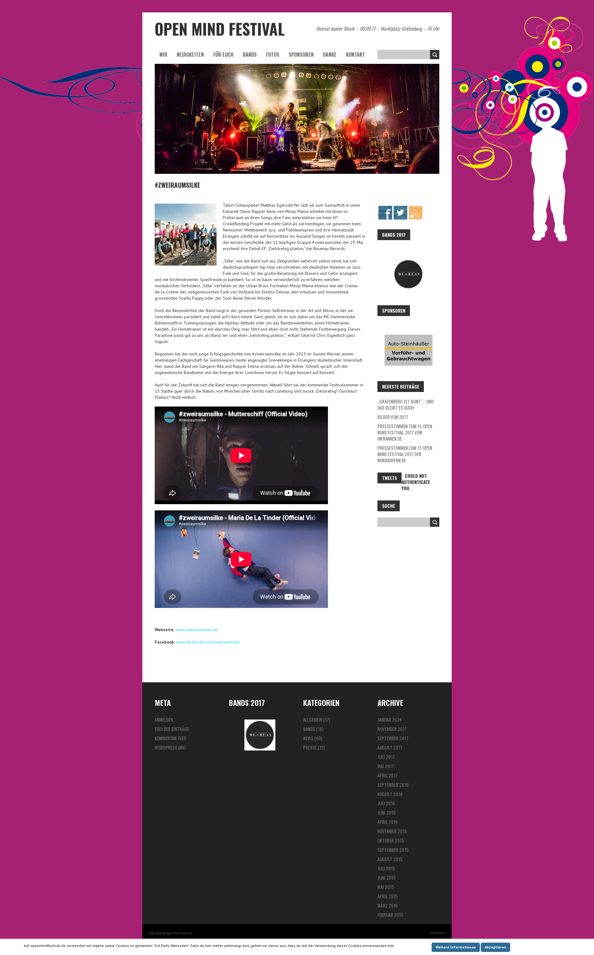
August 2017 (389, 747)
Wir (163, 54)
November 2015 (392, 831)
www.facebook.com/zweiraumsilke (208, 642)
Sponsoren (301, 54)
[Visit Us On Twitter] (400, 208)
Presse (310, 747)
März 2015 (387, 905)
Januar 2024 (389, 719)
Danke (330, 54)
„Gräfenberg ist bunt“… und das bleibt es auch (405, 404)
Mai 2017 (385, 766)
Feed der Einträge (172, 728)
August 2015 (389, 859)
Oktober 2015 (390, 840)
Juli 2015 (386, 868)
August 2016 (389, 793)
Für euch (223, 54)
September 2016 (393, 784)
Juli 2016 (386, 803)
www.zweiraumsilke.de (197, 629)
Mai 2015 (385, 886)
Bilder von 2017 (392, 416)
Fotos (272, 54)
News (308, 738)
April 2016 (387, 821)
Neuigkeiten (190, 54)
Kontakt (355, 54)
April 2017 (387, 775)
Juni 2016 (386, 812)
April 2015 (387, 896)
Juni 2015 (386, 877)
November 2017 (392, 728)
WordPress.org (170, 747)
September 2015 (393, 849)
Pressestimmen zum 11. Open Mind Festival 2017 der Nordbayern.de (404, 454)
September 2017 (392, 738)
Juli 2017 (386, 756)
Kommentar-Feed (170, 738)
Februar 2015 (390, 914)
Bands (250, 54)
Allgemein (312, 719)
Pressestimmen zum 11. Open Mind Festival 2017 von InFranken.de (404, 432)
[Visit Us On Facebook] (385, 208)
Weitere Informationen (456, 947)
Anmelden (164, 719)
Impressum (438, 933)
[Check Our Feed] (415, 208)
